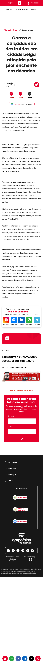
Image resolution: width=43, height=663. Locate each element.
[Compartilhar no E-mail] (33, 550)
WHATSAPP (9, 9)
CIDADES (34, 9)
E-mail (10, 426)
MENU (10, 3)
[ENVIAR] (22, 439)
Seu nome (11, 416)
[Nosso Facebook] (14, 550)
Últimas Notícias (10, 30)
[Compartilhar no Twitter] (31, 658)
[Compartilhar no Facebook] (18, 658)
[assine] (38, 658)
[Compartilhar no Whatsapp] (11, 658)
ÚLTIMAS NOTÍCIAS (22, 9)
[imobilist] (5, 658)
